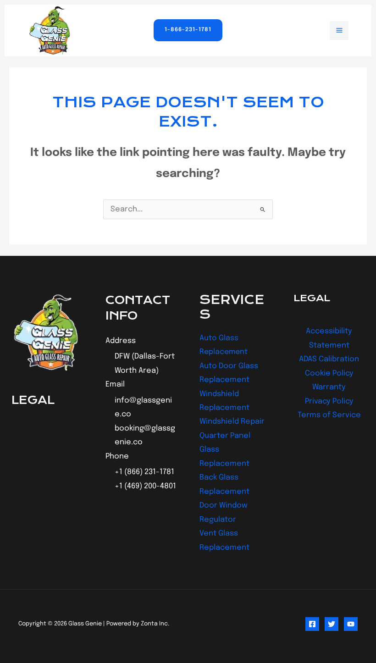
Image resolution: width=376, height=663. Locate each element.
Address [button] (120, 341)
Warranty (329, 387)
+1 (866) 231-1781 (144, 472)
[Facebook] (312, 624)
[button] (188, 30)
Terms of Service (329, 415)
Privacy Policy (329, 401)
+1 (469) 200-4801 (145, 486)
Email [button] (115, 384)
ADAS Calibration (329, 359)
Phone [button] (117, 456)
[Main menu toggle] (339, 30)
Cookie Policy (329, 373)
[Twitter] (331, 624)
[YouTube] (351, 624)
